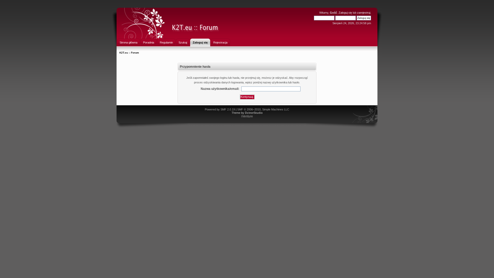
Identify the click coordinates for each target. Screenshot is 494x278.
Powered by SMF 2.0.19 (220, 109)
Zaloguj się (345, 12)
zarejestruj (363, 12)
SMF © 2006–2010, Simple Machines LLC (263, 109)
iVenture (247, 116)
